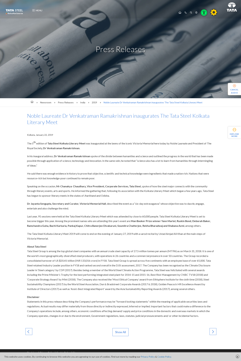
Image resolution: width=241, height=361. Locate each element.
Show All (120, 332)
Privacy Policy (148, 356)
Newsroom (45, 102)
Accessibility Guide (214, 12)
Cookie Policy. (164, 356)
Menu (39, 10)
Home (180, 12)
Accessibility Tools (204, 12)
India (82, 102)
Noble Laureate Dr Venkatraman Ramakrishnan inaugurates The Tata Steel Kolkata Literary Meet (153, 102)
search (191, 12)
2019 (94, 102)
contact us (186, 12)
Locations (196, 12)
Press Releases (66, 102)
